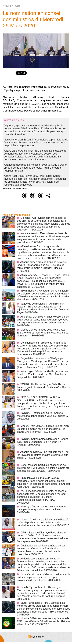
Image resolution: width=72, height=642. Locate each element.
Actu (17, 6)
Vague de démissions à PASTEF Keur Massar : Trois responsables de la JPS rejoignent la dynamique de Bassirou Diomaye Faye (43, 308)
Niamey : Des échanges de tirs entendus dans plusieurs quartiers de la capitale (42, 508)
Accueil (7, 6)
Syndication (37, 636)
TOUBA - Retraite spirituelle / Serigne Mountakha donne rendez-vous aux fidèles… (42, 414)
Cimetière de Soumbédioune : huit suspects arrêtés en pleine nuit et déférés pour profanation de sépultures (43, 577)
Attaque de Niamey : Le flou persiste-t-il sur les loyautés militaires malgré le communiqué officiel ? (43, 454)
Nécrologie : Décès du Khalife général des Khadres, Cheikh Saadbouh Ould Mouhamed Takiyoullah (42, 374)
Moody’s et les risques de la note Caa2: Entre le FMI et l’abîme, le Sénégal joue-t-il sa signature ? (42, 332)
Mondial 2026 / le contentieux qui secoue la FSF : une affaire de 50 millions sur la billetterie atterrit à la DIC (43, 621)
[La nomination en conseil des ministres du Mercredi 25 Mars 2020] (36, 34)
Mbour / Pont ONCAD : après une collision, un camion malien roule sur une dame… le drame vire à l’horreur (43, 428)
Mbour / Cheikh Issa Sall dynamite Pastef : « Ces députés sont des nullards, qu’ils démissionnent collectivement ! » (43, 522)
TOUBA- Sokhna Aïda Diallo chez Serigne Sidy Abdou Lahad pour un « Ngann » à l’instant (42, 441)
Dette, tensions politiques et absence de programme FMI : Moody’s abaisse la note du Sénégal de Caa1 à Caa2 (43, 467)
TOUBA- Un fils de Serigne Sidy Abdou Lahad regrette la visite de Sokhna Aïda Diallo (42, 386)
